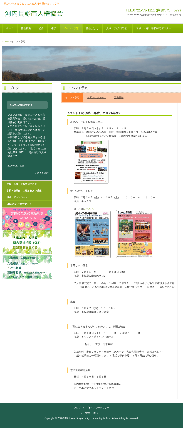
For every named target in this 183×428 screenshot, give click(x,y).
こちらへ (89, 208)
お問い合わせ (91, 413)
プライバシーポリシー (96, 407)
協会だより (92, 28)
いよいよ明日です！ (21, 104)
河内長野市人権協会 (32, 13)
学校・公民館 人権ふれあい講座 (24, 190)
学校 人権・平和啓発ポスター (153, 28)
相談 (53, 28)
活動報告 (118, 97)
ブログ (77, 407)
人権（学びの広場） (117, 28)
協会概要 (26, 28)
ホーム (10, 28)
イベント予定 (71, 28)
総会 (41, 28)
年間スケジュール (96, 97)
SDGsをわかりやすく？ (19, 204)
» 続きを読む (42, 173)
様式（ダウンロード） (18, 197)
